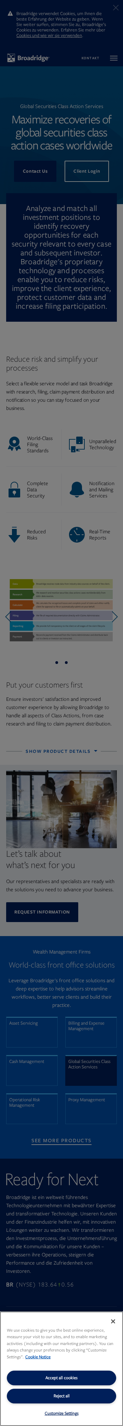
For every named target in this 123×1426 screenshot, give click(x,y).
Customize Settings (62, 1413)
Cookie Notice (38, 1357)
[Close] (113, 1321)
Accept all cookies (61, 1378)
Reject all (62, 1396)
